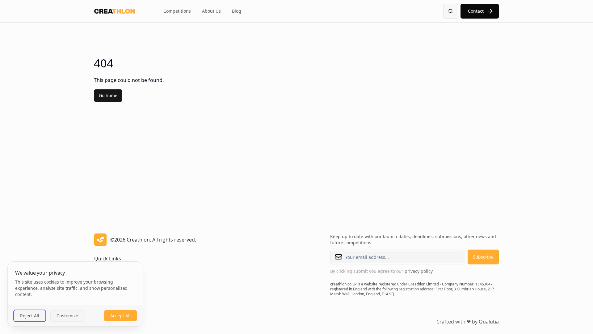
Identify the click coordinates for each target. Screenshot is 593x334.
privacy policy (419, 271)
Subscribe (483, 257)
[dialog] (75, 294)
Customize (67, 316)
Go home (108, 95)
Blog (236, 11)
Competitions (177, 11)
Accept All (120, 316)
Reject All (29, 316)
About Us (211, 11)
